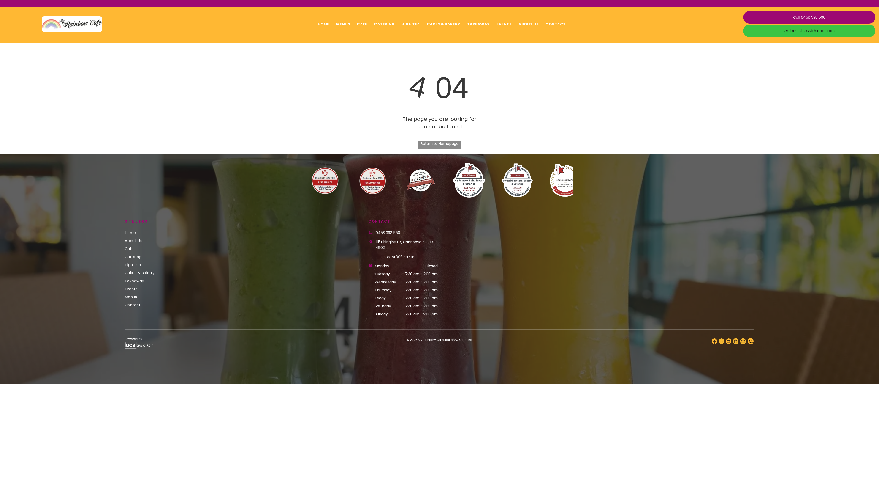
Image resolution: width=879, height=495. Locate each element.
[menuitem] (323, 24)
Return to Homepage (439, 143)
